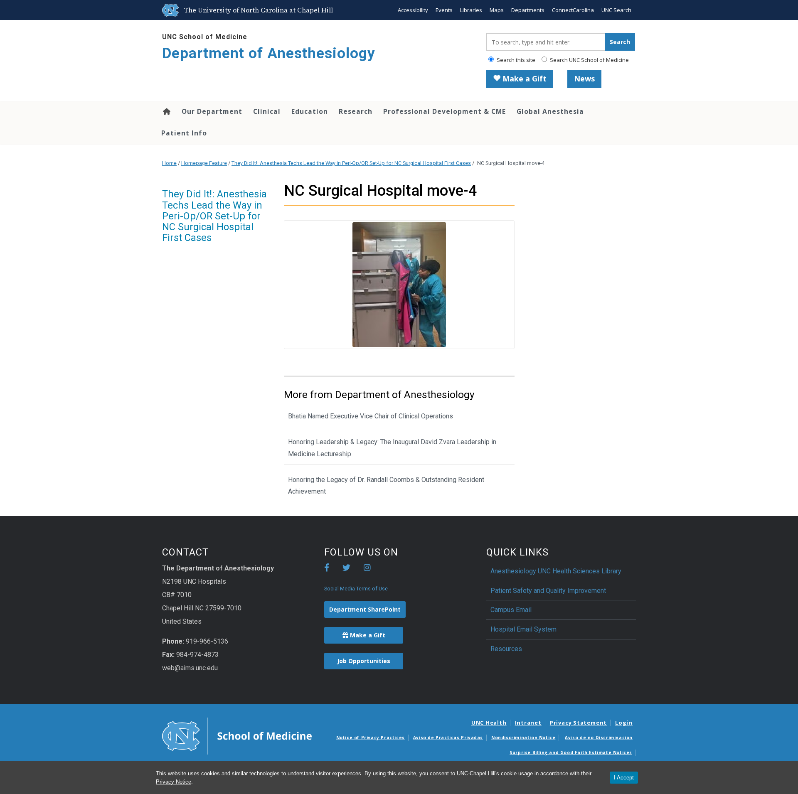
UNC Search (616, 10)
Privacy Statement (578, 722)
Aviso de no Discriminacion (599, 737)
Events (444, 10)
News (584, 79)
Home (166, 111)
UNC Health (489, 722)
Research (355, 111)
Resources (506, 649)
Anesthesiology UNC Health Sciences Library (555, 571)
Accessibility (413, 10)
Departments (527, 10)
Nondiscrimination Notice (523, 737)
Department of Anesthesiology (268, 53)
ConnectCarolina (573, 10)
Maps (497, 10)
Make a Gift (523, 79)
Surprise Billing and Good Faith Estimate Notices (571, 752)
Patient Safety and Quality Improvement (548, 591)
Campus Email (511, 610)
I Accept (624, 777)
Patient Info (184, 133)
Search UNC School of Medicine (589, 60)
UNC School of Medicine (204, 37)
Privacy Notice (173, 782)
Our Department (212, 111)
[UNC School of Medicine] (237, 735)
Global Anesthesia (550, 111)
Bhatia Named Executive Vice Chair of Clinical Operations (370, 416)
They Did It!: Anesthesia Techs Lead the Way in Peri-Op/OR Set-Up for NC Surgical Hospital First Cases (351, 163)
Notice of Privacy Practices (370, 737)
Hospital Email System (523, 629)
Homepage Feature (204, 163)
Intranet (528, 722)
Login (624, 722)
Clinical (267, 111)
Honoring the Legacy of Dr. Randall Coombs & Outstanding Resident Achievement (386, 486)
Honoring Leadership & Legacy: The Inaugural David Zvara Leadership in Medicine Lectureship (392, 448)
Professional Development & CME (444, 111)
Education (309, 111)
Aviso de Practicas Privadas (448, 737)
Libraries (471, 10)
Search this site (515, 60)
